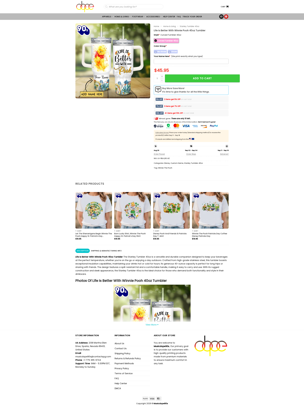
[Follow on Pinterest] (226, 16)
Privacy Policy (122, 368)
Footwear (137, 16)
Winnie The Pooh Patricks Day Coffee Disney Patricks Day (209, 234)
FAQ (179, 16)
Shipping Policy (122, 353)
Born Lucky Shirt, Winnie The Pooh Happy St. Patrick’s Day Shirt (130, 234)
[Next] (228, 216)
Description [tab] (82, 251)
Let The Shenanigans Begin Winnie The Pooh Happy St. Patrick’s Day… (93, 234)
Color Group (160, 46)
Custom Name (177, 163)
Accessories (153, 16)
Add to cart (202, 78)
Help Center (169, 16)
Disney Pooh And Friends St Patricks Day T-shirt (170, 234)
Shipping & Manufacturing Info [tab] (106, 251)
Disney (167, 163)
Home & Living (121, 16)
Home (156, 26)
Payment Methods (124, 363)
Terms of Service (124, 373)
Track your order (192, 16)
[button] (225, 6)
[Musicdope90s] (86, 6)
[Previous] (75, 216)
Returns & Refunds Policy (128, 358)
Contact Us (121, 348)
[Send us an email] (221, 16)
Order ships (191, 154)
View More (151, 324)
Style (156, 35)
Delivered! (224, 154)
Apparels (106, 16)
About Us (119, 343)
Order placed (159, 154)
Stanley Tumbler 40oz (189, 26)
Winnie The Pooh (165, 168)
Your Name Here (162, 56)
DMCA (118, 388)
